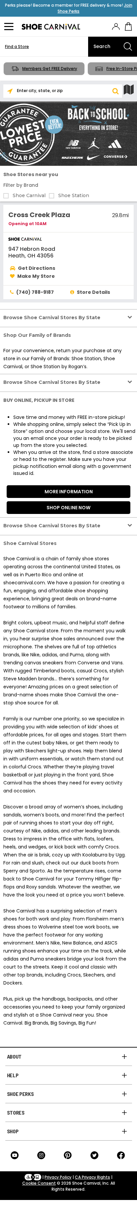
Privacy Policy (58, 1177)
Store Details (93, 292)
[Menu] (10, 27)
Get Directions (36, 268)
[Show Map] (129, 89)
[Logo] (51, 27)
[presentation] (116, 26)
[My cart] (128, 26)
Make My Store (36, 276)
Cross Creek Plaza (39, 214)
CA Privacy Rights (92, 1177)
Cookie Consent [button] (39, 1183)
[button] (115, 91)
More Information (69, 491)
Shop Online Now (68, 507)
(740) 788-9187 (35, 292)
